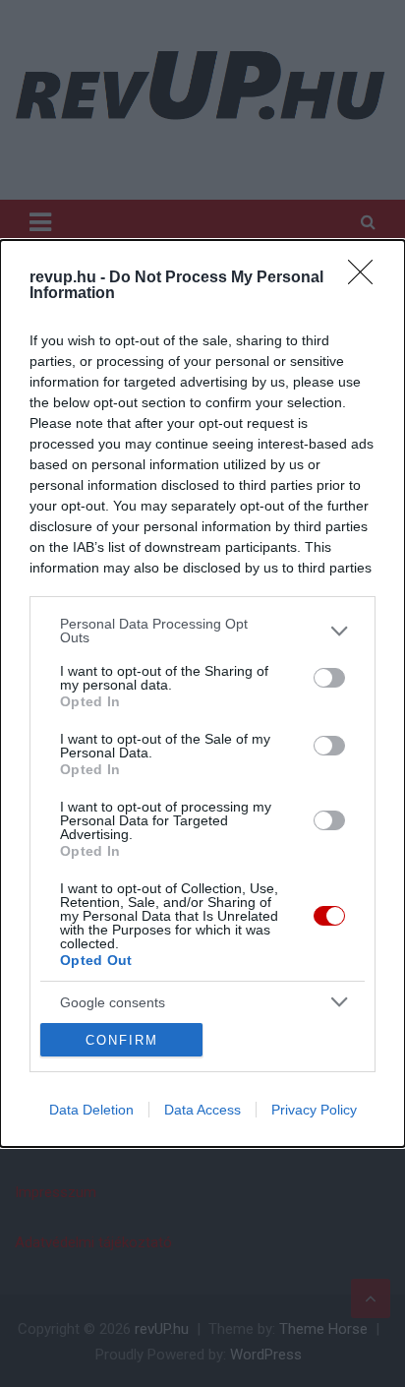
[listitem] (202, 630)
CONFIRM (122, 1040)
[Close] (366, 278)
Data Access (202, 1109)
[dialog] (202, 693)
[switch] (329, 678)
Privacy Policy (314, 1109)
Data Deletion (91, 1109)
